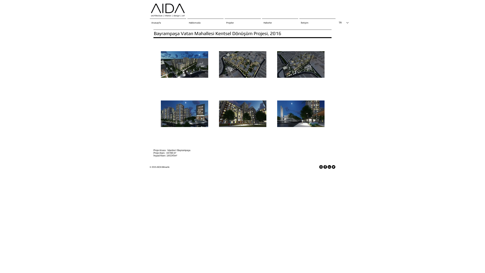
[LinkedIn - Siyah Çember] (329, 167)
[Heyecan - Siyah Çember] (333, 167)
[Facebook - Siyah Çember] (325, 167)
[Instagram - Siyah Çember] (321, 167)
